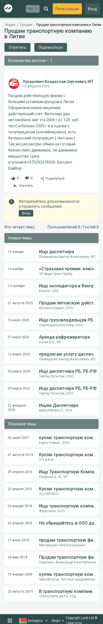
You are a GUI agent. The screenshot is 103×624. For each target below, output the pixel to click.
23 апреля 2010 (20, 489)
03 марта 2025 (19, 371)
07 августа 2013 (20, 455)
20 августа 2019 (20, 591)
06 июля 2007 (18, 438)
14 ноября (16, 269)
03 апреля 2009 (20, 523)
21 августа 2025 (20, 303)
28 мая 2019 (17, 557)
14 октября (16, 286)
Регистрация (67, 9)
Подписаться (51, 47)
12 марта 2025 (19, 354)
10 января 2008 (20, 574)
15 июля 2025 (18, 320)
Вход (92, 9)
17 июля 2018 (18, 540)
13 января (16, 252)
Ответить (17, 47)
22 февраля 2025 (17, 408)
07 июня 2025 (18, 337)
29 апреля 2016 (20, 472)
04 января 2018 (20, 506)
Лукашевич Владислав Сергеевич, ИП (58, 81)
